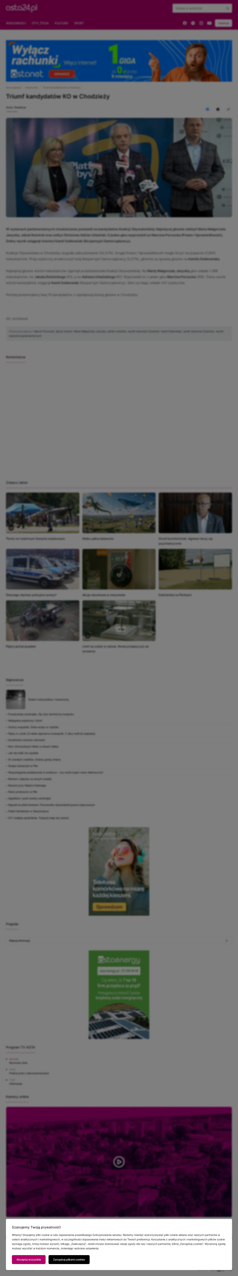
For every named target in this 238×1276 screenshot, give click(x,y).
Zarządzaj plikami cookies (69, 1259)
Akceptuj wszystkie (29, 1259)
